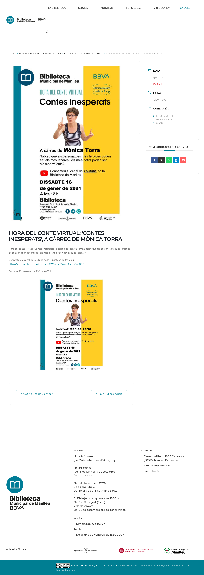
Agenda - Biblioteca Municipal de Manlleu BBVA (40, 53)
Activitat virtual (70, 53)
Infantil (100, 53)
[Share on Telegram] (176, 160)
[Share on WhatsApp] (169, 160)
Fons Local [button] (133, 8)
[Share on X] (161, 160)
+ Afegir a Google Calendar (37, 393)
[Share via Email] (183, 160)
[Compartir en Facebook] (154, 160)
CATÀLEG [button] (185, 8)
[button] (47, 32)
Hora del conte (86, 53)
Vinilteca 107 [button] (162, 8)
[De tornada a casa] (26, 20)
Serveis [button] (83, 8)
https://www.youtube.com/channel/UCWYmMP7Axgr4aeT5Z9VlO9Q (46, 264)
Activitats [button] (107, 8)
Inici (13, 53)
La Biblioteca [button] (57, 8)
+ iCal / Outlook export (109, 393)
